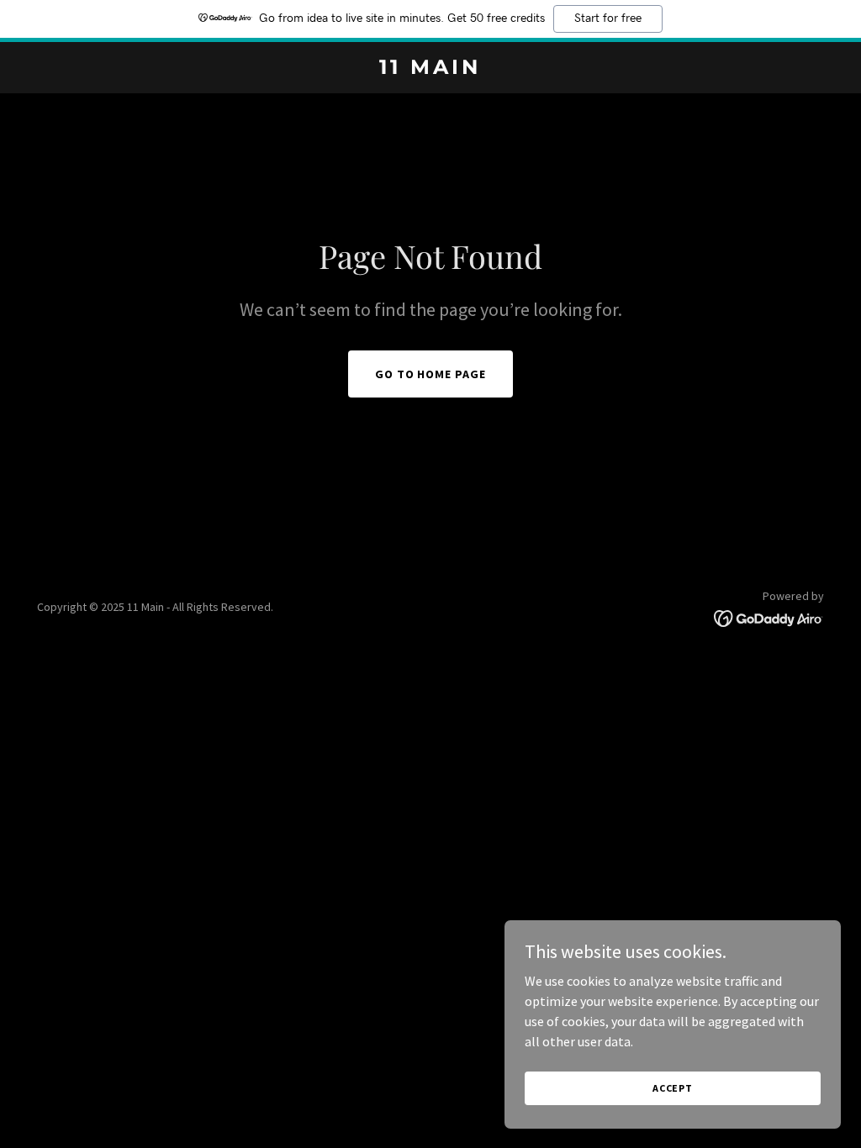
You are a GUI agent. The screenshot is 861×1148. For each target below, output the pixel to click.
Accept (672, 1088)
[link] (430, 69)
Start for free (608, 18)
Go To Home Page (431, 374)
